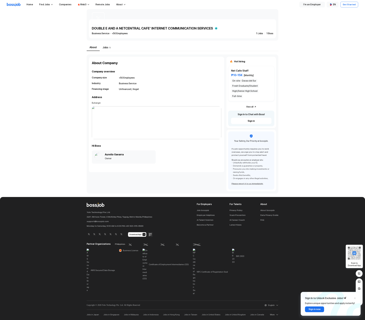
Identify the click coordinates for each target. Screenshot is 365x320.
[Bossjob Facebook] (89, 234)
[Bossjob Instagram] (100, 234)
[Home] (14, 4)
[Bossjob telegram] (121, 234)
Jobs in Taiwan (190, 314)
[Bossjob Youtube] (105, 234)
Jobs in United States (211, 314)
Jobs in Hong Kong (171, 314)
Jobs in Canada (257, 314)
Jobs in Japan (93, 314)
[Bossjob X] (110, 234)
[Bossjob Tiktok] (116, 234)
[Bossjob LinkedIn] (94, 234)
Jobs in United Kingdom (235, 314)
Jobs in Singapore (111, 314)
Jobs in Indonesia (151, 314)
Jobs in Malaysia (131, 314)
